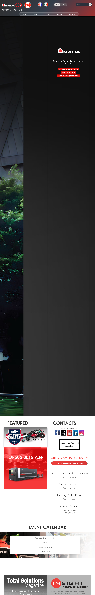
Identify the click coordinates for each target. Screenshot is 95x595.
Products (35, 14)
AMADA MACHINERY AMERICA (68, 69)
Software (47, 14)
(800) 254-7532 (69, 510)
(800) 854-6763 (69, 488)
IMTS (45, 542)
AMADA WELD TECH (68, 72)
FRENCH (63, 4)
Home (24, 14)
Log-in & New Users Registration (71, 463)
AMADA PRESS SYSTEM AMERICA (68, 76)
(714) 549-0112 (69, 513)
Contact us (71, 14)
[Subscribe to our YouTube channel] (69, 433)
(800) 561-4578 (69, 477)
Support (59, 14)
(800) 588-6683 (69, 499)
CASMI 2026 (45, 551)
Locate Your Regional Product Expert (69, 444)
